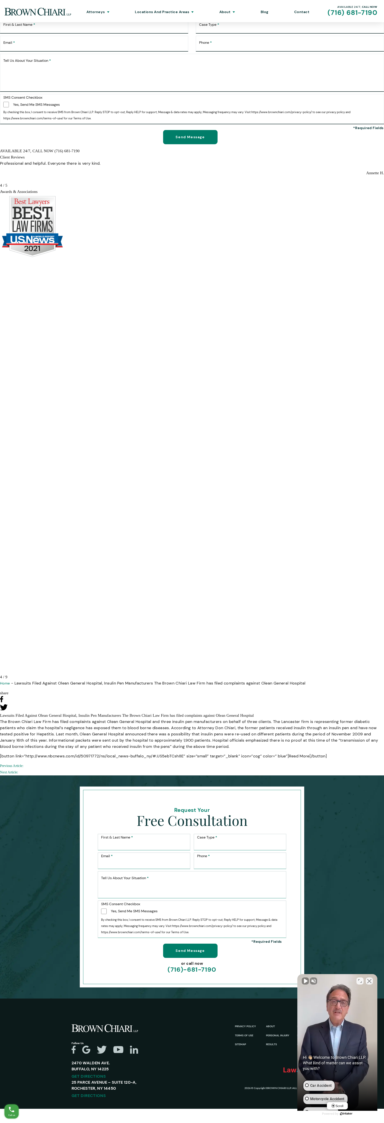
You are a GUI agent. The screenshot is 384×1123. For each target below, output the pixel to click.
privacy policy (245, 1026)
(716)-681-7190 (192, 970)
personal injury (277, 1035)
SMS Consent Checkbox (22, 97)
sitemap (240, 1044)
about (270, 1026)
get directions (89, 1076)
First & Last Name (19, 24)
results (271, 1044)
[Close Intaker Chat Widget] (369, 981)
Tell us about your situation (27, 60)
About (225, 12)
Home (5, 683)
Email (9, 42)
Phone (205, 42)
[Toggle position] (360, 981)
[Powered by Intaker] (346, 1113)
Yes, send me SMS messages (36, 104)
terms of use (244, 1035)
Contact (302, 12)
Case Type (209, 24)
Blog (264, 12)
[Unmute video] (305, 981)
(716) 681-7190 (352, 12)
